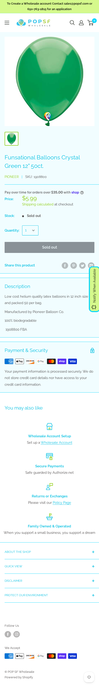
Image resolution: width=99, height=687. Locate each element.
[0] (90, 22)
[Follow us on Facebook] (8, 634)
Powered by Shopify (19, 677)
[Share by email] (91, 265)
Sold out (49, 247)
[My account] (81, 22)
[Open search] (72, 22)
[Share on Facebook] (65, 265)
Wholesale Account (56, 442)
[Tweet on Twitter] (82, 265)
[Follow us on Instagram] (16, 634)
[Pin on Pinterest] (73, 265)
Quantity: (12, 230)
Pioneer (12, 177)
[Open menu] (7, 23)
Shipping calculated (37, 204)
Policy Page (62, 503)
